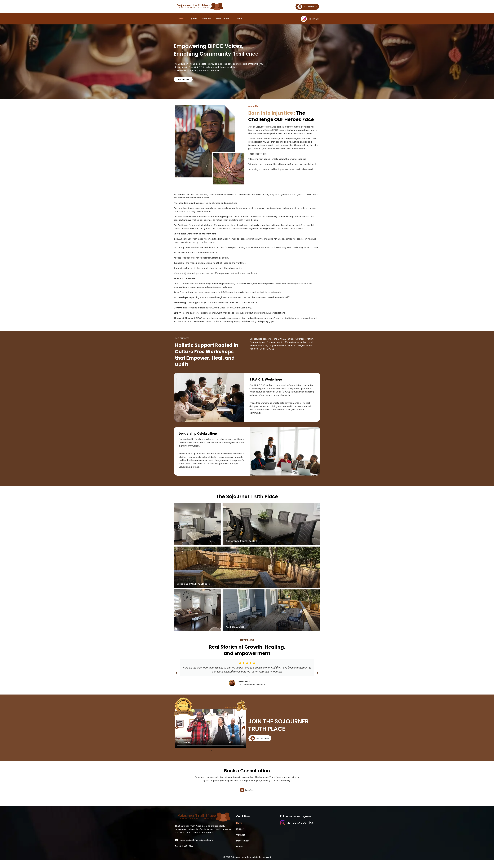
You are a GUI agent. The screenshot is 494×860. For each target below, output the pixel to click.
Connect (206, 18)
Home (181, 18)
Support (193, 18)
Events (239, 18)
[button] (176, 673)
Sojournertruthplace (241, 857)
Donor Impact (223, 18)
